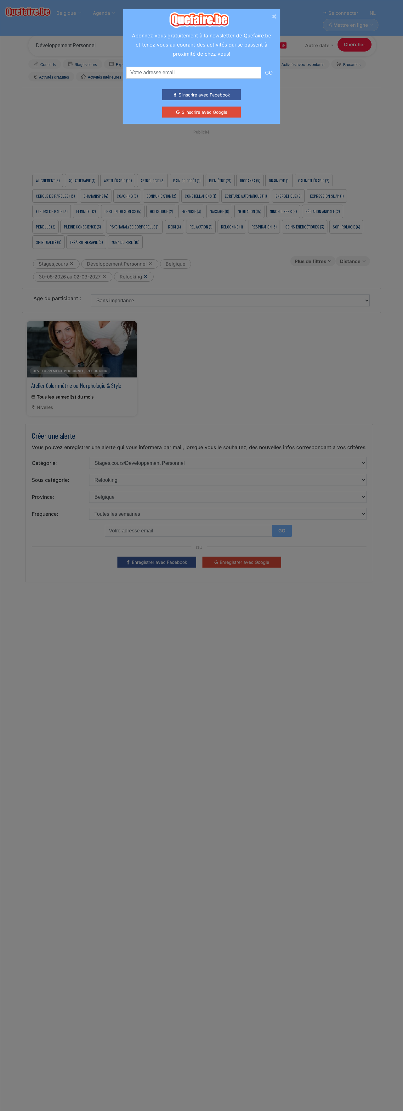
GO (269, 72)
